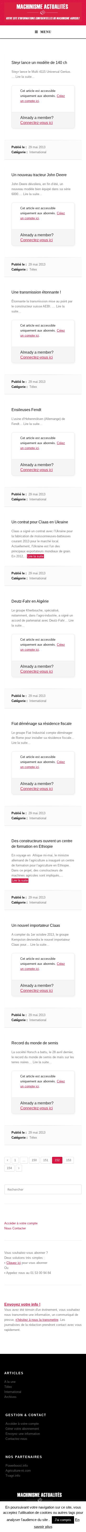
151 (45, 1160)
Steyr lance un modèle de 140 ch (39, 63)
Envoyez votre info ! (22, 1304)
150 (34, 1160)
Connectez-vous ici (36, 123)
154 (9, 1168)
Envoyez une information (22, 1434)
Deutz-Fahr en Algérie (30, 601)
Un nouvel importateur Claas (35, 925)
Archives (10, 1397)
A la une (10, 1382)
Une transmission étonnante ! (36, 292)
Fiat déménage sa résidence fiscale (41, 724)
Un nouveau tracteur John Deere (39, 175)
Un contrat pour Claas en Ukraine (39, 522)
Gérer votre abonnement (22, 1428)
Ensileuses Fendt (26, 410)
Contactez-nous (16, 1439)
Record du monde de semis (34, 1043)
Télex (33, 269)
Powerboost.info (16, 1465)
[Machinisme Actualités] (43, 20)
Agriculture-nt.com (18, 1470)
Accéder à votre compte (22, 1423)
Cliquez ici (13, 1263)
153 (68, 1160)
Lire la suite (35, 556)
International (37, 152)
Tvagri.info (12, 1475)
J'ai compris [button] (63, 1520)
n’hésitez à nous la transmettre (37, 1320)
